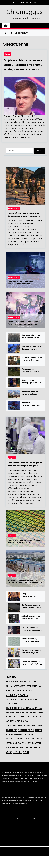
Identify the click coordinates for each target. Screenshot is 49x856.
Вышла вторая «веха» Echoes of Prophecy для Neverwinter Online (31, 359)
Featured (38, 712)
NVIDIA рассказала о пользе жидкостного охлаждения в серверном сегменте (31, 606)
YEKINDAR (30, 739)
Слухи (9, 752)
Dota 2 (7, 54)
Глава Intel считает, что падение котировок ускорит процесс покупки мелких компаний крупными (25, 464)
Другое (39, 739)
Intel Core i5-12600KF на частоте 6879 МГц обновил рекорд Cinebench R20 (31, 662)
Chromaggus (24, 11)
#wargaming (12, 682)
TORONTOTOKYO (26, 730)
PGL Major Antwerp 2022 (18, 726)
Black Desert (12, 691)
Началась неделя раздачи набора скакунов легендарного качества (29, 392)
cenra (29, 691)
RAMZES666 (37, 726)
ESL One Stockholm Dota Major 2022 (24, 708)
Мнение (19, 748)
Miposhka (26, 717)
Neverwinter (13, 208)
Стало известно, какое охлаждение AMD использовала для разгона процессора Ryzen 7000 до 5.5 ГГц (30, 640)
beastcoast (19, 686)
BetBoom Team (34, 686)
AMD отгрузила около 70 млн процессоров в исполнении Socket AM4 (31, 629)
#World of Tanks (28, 682)
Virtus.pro (28, 734)
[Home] (6, 25)
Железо (12, 458)
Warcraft (11, 739)
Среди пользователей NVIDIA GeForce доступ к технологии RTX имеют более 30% (31, 595)
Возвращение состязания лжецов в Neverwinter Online (31, 370)
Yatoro (20, 739)
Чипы (26, 752)
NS (22, 721)
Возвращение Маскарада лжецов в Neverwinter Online (31, 381)
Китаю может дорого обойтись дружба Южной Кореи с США (31, 651)
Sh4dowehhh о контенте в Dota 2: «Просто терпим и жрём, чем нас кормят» (23, 64)
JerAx (8, 717)
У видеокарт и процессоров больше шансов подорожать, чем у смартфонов (24, 541)
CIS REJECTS (11, 695)
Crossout (32, 699)
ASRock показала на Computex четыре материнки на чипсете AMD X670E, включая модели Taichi (30, 617)
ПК (39, 748)
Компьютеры (34, 743)
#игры (9, 686)
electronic (11, 704)
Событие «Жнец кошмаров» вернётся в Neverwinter (21, 283)
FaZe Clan (27, 712)
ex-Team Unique (13, 712)
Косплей (10, 748)
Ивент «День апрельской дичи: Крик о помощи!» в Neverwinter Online (24, 215)
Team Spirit (11, 730)
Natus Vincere (13, 721)
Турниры (17, 752)
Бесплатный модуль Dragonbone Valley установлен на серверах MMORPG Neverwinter (23, 323)
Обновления (31, 748)
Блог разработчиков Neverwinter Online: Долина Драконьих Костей (30, 336)
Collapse (23, 695)
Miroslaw (36, 717)
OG (26, 721)
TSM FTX (38, 730)
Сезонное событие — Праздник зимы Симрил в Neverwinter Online (31, 347)
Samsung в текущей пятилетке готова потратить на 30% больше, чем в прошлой (25, 581)
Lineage (16, 717)
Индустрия (20, 743)
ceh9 (22, 691)
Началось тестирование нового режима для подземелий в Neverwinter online (31, 404)
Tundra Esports (14, 734)
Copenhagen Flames (16, 699)
